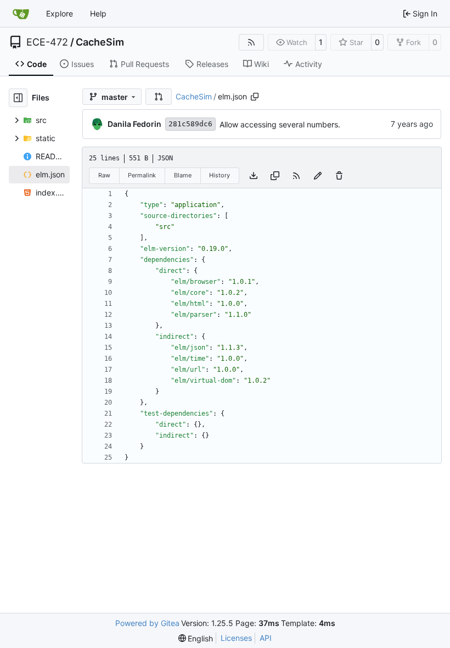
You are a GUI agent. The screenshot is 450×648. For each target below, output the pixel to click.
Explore (59, 13)
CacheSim (100, 42)
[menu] (195, 638)
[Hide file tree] (18, 97)
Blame (183, 175)
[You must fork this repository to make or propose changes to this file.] (318, 176)
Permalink (142, 175)
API (266, 638)
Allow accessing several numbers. (280, 124)
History (219, 175)
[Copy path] (254, 96)
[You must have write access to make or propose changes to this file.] (339, 176)
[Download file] (253, 176)
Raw (104, 175)
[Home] (20, 14)
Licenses (236, 638)
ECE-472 (47, 42)
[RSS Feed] (251, 42)
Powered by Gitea (147, 623)
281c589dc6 (190, 124)
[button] (158, 96)
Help (98, 13)
